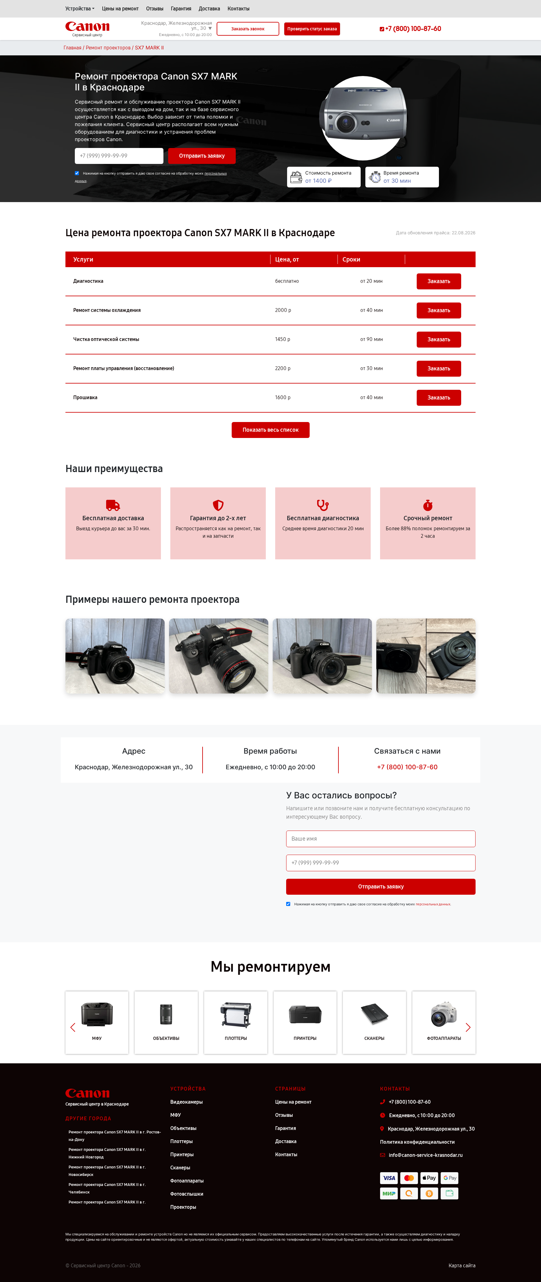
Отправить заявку (202, 155)
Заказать (439, 281)
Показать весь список (271, 429)
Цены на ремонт (120, 9)
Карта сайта (462, 1266)
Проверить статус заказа (312, 29)
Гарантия (181, 9)
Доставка (209, 9)
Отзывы (154, 9)
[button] (73, 1027)
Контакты (239, 9)
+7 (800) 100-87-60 (407, 767)
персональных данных (433, 904)
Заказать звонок (248, 29)
